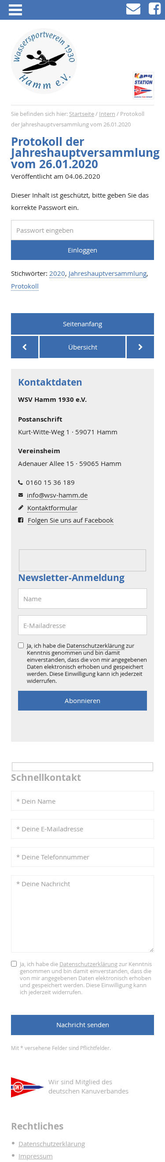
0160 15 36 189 (50, 482)
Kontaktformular (52, 507)
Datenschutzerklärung (95, 646)
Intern (107, 114)
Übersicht (82, 347)
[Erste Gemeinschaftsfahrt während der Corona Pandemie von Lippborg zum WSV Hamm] (140, 347)
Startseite (81, 114)
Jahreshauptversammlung (108, 273)
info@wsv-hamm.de (57, 495)
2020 (57, 273)
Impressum (35, 1155)
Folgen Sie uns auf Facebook (71, 520)
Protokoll (25, 285)
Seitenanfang (82, 323)
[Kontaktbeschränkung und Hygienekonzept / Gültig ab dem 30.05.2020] (24, 347)
